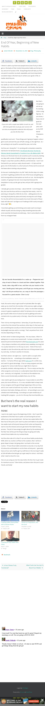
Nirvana (22, 691)
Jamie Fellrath (8, 51)
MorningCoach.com (32, 341)
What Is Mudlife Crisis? (9, 6)
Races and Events (7, 12)
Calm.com (28, 360)
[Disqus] (22, 597)
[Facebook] (14, 2)
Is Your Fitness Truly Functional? (8, 566)
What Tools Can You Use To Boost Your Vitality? (35, 565)
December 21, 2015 (22, 51)
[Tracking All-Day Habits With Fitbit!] (10, 536)
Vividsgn (25, 687)
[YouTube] (26, 2)
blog (5, 37)
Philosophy (32, 6)
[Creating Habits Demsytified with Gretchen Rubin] (10, 515)
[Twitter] (18, 2)
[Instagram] (22, 2)
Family (19, 9)
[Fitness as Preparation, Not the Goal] (30, 515)
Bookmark (7, 554)
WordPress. (29, 691)
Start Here (22, 6)
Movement (5, 9)
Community (27, 9)
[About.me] (30, 2)
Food (12, 9)
